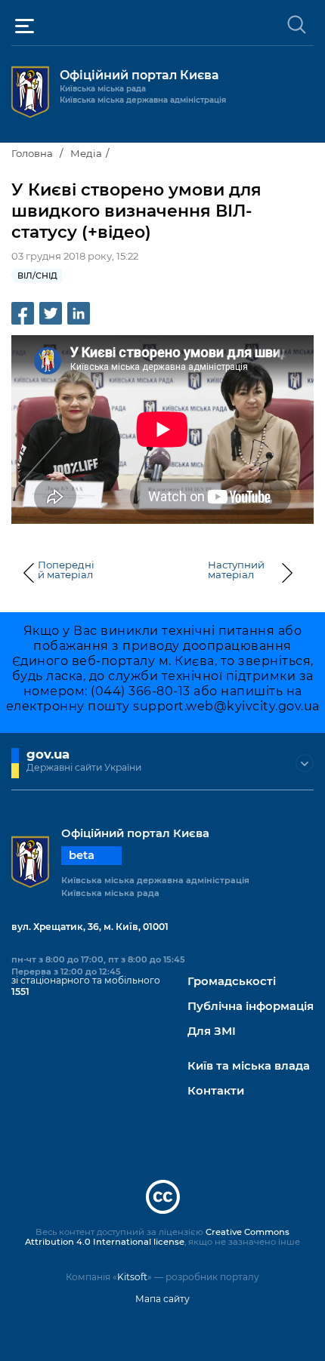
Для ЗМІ (211, 1031)
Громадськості (231, 981)
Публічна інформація (250, 1006)
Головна (32, 153)
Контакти (215, 1091)
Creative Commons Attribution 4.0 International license (157, 1237)
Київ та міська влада (248, 1066)
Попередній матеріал (66, 570)
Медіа (86, 153)
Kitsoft (132, 1276)
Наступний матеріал (236, 570)
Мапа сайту (162, 1298)
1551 (20, 991)
